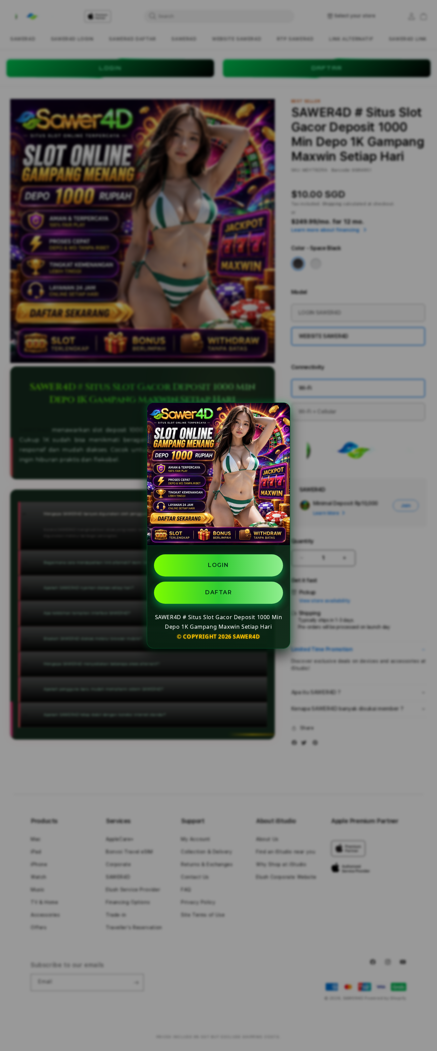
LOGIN (218, 565)
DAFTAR (218, 592)
